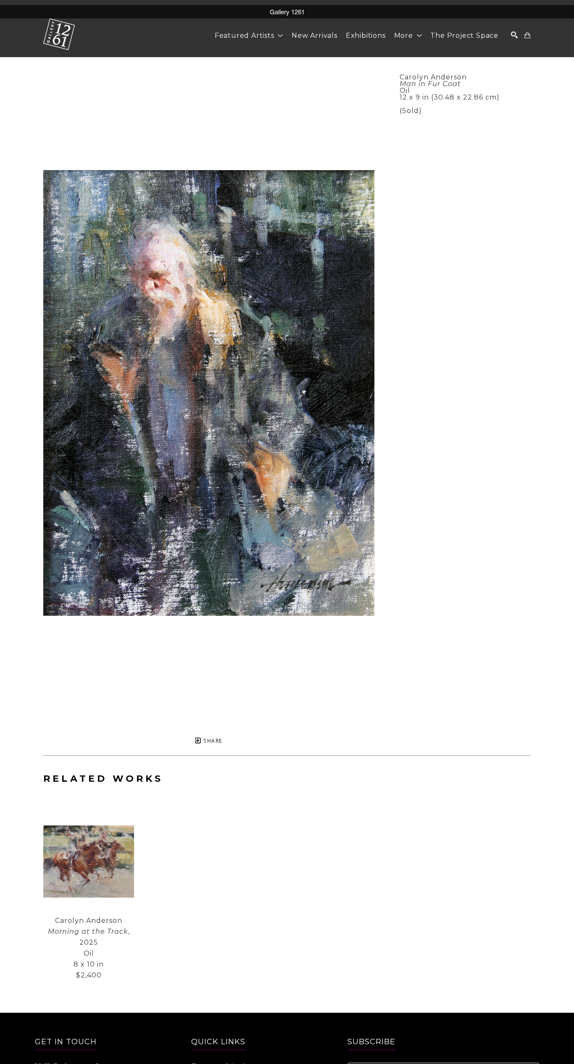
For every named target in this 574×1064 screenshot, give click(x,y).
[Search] (514, 35)
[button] (249, 35)
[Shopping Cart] (527, 35)
